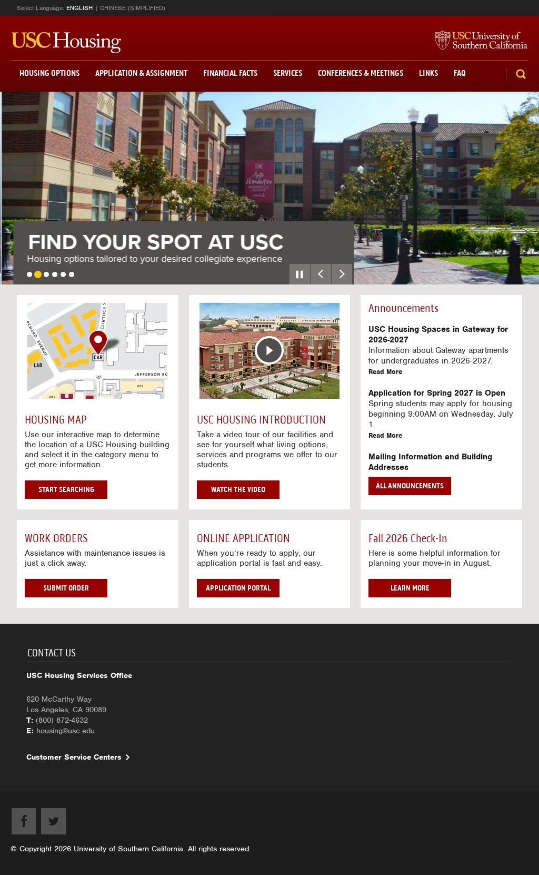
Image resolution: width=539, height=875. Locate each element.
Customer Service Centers (74, 757)
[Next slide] (342, 274)
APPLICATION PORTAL (238, 588)
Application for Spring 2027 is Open (436, 393)
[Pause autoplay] (300, 274)
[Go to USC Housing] (66, 42)
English (79, 8)
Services (287, 73)
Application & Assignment (141, 73)
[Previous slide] (321, 274)
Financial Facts (230, 73)
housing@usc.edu (65, 730)
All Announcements (410, 485)
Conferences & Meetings (360, 73)
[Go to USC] (475, 41)
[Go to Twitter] (53, 821)
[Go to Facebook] (24, 821)
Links (428, 73)
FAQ (460, 73)
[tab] (29, 274)
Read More (385, 371)
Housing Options (49, 73)
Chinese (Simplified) (132, 8)
